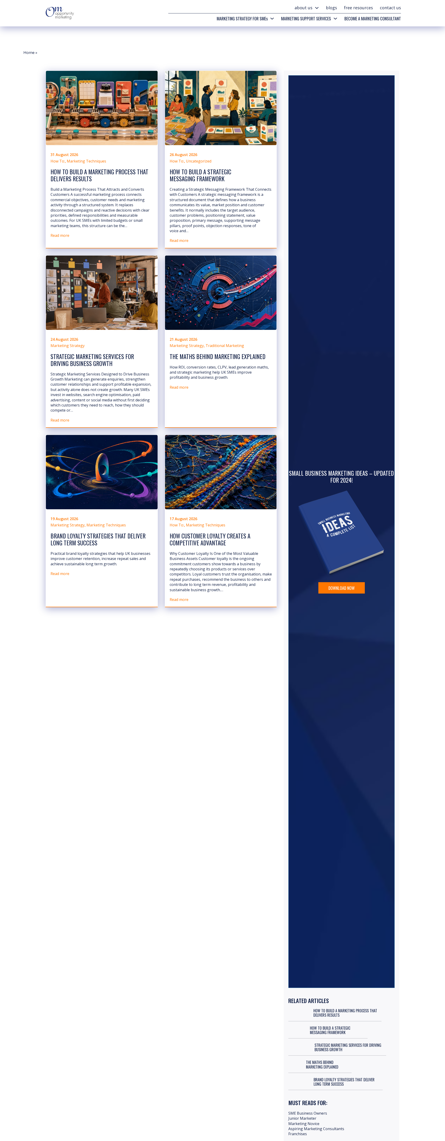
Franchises (297, 1133)
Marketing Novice (303, 1123)
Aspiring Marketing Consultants (316, 1128)
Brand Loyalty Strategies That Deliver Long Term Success (98, 539)
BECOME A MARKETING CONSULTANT (372, 18)
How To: (58, 161)
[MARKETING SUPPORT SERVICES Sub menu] (335, 18)
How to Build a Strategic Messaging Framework (200, 175)
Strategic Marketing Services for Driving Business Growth (92, 360)
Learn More (341, 579)
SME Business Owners (307, 1113)
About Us (303, 7)
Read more (60, 235)
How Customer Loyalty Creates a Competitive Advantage (210, 539)
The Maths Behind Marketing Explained (217, 356)
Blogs (331, 7)
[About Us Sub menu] (317, 8)
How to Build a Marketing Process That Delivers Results (99, 175)
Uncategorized (198, 161)
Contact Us (390, 7)
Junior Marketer (302, 1118)
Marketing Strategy (68, 345)
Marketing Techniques (86, 161)
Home (29, 52)
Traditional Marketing (225, 345)
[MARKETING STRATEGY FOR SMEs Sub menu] (272, 18)
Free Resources (358, 7)
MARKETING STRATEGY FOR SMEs (242, 18)
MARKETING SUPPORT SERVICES (306, 18)
